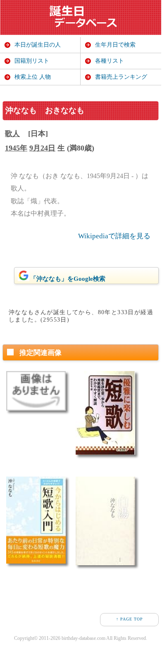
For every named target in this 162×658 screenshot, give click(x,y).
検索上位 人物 (32, 77)
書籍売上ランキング (121, 77)
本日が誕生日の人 (37, 45)
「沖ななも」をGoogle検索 (67, 278)
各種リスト (109, 61)
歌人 (12, 133)
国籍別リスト (31, 61)
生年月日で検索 (115, 45)
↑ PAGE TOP (129, 619)
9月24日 (42, 148)
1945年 (16, 148)
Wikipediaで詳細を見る (114, 236)
